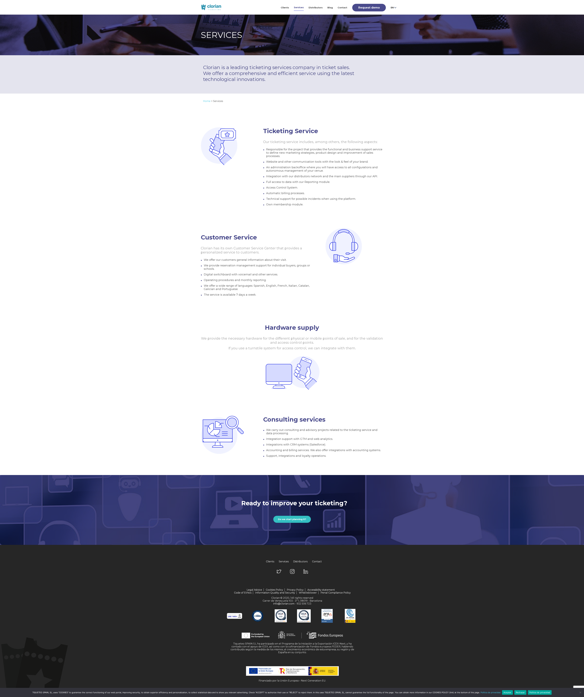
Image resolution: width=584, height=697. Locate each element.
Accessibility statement (321, 589)
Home (206, 101)
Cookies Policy (274, 589)
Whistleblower (308, 592)
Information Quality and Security (275, 592)
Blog (330, 7)
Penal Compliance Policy (336, 592)
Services (299, 7)
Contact (342, 7)
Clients (285, 7)
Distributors (316, 7)
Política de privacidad (491, 692)
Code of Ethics (242, 592)
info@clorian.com (283, 603)
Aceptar (507, 692)
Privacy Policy (295, 589)
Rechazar (520, 692)
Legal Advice (254, 589)
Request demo (369, 7)
